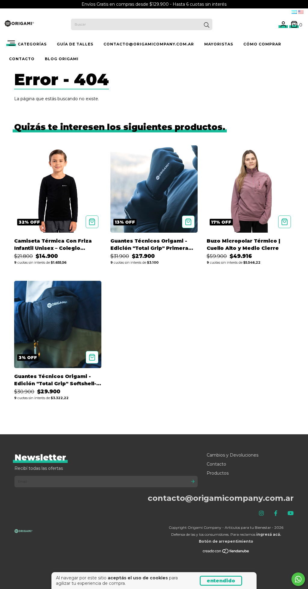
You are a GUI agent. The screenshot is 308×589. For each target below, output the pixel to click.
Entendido (221, 581)
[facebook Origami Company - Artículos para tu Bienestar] (275, 513)
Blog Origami (62, 59)
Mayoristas (218, 44)
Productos (218, 473)
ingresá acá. (268, 534)
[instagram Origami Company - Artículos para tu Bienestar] (261, 513)
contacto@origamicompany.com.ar (148, 44)
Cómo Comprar (262, 44)
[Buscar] (206, 25)
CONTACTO (22, 59)
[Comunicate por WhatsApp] (298, 579)
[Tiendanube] (226, 552)
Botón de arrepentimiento (226, 541)
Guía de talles (75, 44)
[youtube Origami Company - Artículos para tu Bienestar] (291, 513)
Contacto (216, 464)
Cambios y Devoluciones (232, 455)
